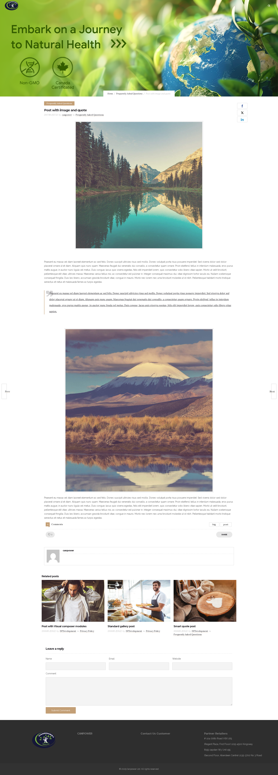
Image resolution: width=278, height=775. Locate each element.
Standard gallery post (121, 626)
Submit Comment (60, 710)
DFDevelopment (68, 631)
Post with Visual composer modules (64, 626)
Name (49, 658)
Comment (51, 673)
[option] (73, 607)
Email (112, 658)
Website (176, 658)
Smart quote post (184, 626)
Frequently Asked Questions (129, 93)
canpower (67, 115)
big (214, 524)
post (225, 524)
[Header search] (269, 6)
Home (110, 93)
